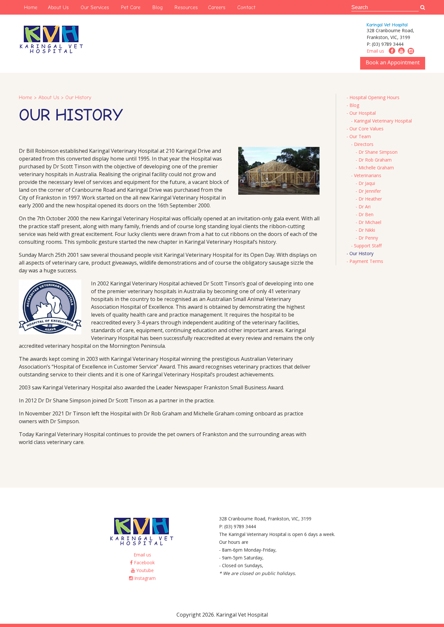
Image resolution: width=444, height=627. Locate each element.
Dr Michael (370, 222)
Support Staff (368, 245)
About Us (58, 7)
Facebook (144, 562)
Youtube (144, 570)
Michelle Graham (376, 167)
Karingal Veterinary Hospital (383, 121)
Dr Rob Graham (375, 160)
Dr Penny (368, 238)
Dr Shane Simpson (378, 152)
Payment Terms (366, 261)
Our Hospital (362, 113)
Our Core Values (366, 128)
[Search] (422, 7)
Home (30, 7)
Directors (363, 144)
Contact (246, 7)
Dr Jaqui (367, 183)
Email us (375, 51)
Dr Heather (370, 199)
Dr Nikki (367, 230)
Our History (361, 253)
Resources (186, 7)
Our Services (95, 7)
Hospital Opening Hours (374, 97)
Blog (157, 7)
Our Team (360, 136)
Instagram (144, 578)
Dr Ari (365, 206)
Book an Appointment (393, 62)
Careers (216, 7)
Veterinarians (367, 175)
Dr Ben (366, 214)
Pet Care (130, 7)
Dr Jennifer (370, 191)
